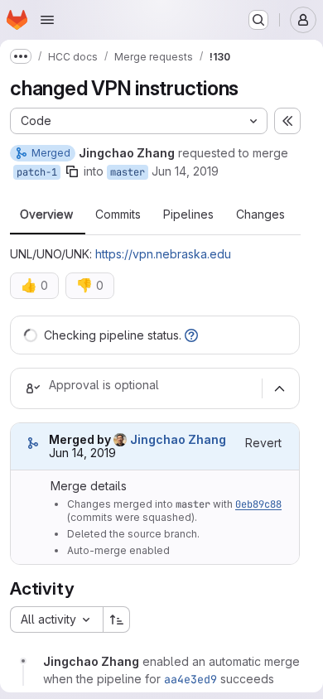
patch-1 (37, 172)
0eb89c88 (258, 504)
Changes (260, 214)
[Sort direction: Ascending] (117, 619)
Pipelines (188, 214)
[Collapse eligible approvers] (279, 388)
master (127, 172)
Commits (118, 214)
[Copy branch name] (72, 171)
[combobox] (56, 619)
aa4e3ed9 (190, 679)
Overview (46, 214)
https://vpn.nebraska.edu (163, 254)
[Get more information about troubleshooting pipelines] (191, 335)
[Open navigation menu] (47, 20)
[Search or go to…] (258, 20)
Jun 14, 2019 (185, 171)
